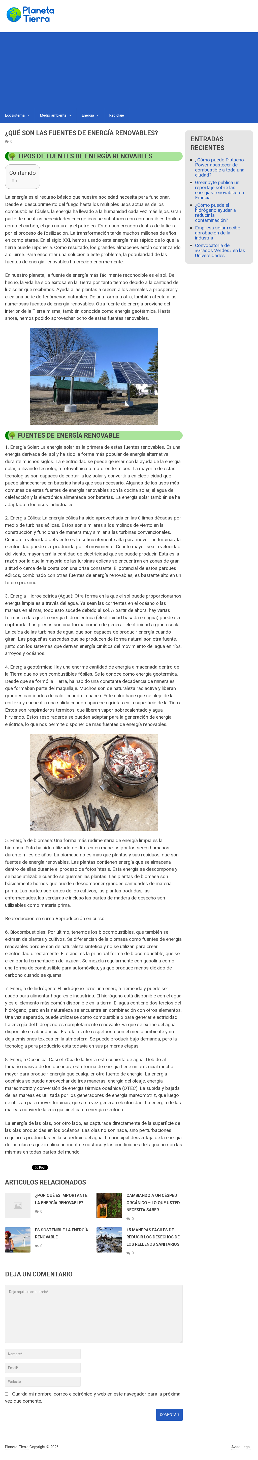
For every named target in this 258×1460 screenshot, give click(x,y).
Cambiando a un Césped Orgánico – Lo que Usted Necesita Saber (153, 1202)
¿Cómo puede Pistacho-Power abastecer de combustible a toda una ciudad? (220, 167)
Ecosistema (15, 115)
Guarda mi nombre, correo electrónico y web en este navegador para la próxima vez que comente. (92, 1397)
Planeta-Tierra (16, 1447)
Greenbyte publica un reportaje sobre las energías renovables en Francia (219, 190)
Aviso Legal (240, 1447)
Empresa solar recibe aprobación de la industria (217, 233)
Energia (88, 115)
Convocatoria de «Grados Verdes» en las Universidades (220, 250)
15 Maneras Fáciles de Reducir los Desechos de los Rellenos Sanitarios (153, 1237)
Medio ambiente (53, 115)
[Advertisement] (129, 70)
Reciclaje (116, 115)
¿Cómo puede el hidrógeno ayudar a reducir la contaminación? (215, 212)
